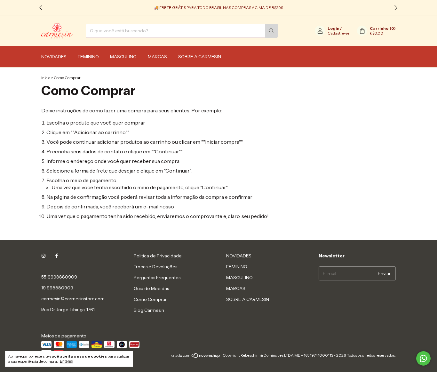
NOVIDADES (54, 57)
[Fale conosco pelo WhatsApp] (423, 358)
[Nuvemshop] (196, 356)
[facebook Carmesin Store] (56, 256)
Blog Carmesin (149, 310)
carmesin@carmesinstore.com (73, 299)
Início (45, 77)
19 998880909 (57, 288)
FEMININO (88, 57)
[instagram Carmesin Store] (43, 256)
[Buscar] (271, 31)
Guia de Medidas (151, 288)
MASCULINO (123, 57)
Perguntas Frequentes (157, 277)
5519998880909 (59, 277)
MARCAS (157, 57)
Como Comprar (150, 299)
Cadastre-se (338, 33)
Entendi (66, 361)
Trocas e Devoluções (155, 267)
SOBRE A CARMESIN (199, 57)
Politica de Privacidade (158, 256)
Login (333, 28)
